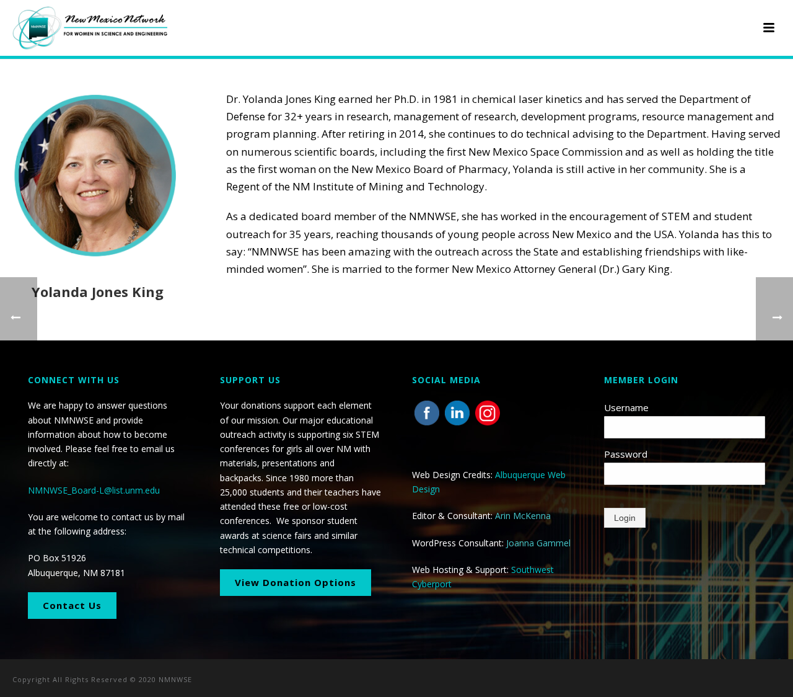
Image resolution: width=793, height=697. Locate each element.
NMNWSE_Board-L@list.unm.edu (94, 490)
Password (625, 454)
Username (626, 407)
